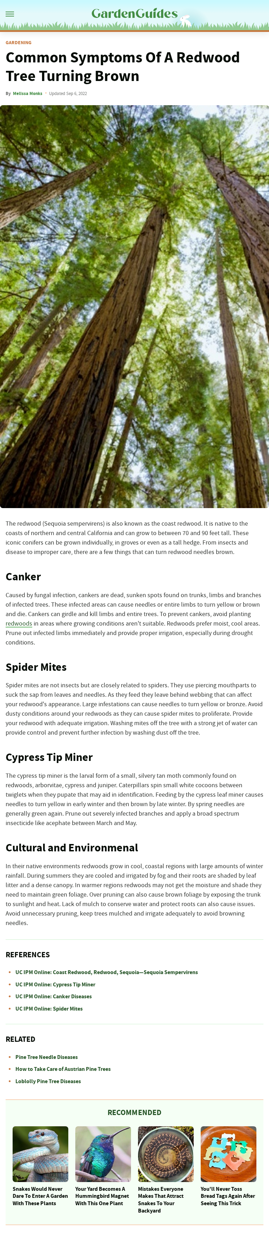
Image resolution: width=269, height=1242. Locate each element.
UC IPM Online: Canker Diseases (53, 996)
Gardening (19, 42)
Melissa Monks (27, 93)
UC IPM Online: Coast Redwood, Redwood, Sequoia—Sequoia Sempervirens (106, 972)
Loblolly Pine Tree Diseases (48, 1081)
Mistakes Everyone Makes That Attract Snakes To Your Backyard (161, 1200)
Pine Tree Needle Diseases (46, 1057)
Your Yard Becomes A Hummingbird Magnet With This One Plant (102, 1196)
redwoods (19, 624)
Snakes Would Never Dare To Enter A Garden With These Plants (40, 1196)
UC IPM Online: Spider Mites (49, 1008)
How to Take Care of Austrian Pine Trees (63, 1069)
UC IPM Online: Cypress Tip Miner (55, 984)
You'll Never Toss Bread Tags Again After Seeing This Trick (228, 1196)
